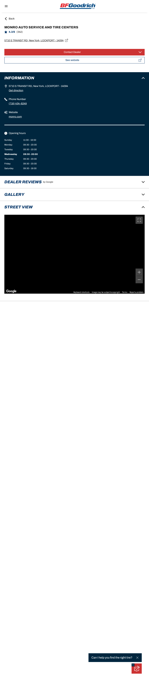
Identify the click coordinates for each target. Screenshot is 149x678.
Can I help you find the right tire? (111, 657)
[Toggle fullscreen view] (139, 220)
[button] (133, 664)
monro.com (15, 116)
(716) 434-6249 (18, 103)
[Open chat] (137, 668)
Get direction (16, 90)
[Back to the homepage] (78, 6)
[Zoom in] (139, 272)
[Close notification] (137, 657)
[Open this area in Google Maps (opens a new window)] (11, 291)
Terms (124, 292)
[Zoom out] (139, 279)
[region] (74, 254)
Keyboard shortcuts (81, 292)
